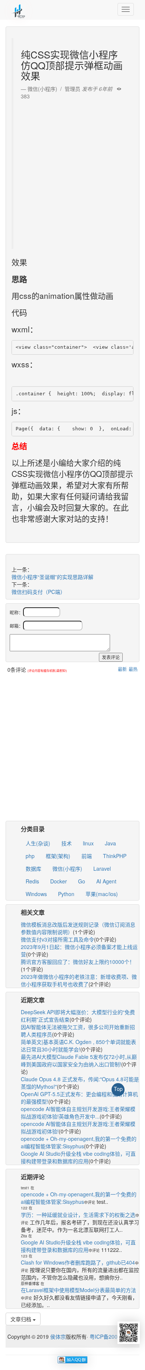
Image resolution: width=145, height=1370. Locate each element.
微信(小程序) (67, 868)
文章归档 (21, 1319)
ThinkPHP (114, 856)
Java (110, 843)
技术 (66, 843)
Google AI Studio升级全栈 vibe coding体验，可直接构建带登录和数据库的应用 (78, 1157)
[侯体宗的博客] (19, 9)
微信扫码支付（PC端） (38, 591)
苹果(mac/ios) (102, 894)
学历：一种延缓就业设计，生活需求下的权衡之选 (78, 1214)
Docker (58, 881)
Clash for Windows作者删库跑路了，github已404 (78, 1262)
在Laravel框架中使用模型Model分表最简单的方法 (78, 1290)
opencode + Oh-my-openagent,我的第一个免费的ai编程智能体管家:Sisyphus (78, 1142)
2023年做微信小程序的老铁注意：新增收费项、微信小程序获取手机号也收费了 (79, 980)
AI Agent (106, 881)
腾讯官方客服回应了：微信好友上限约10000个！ (78, 961)
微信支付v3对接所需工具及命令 (57, 939)
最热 (133, 669)
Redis (32, 881)
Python (66, 894)
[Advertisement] (72, 172)
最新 (122, 669)
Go (81, 881)
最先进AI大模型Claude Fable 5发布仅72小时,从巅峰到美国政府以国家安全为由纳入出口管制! (79, 1060)
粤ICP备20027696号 (114, 1336)
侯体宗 (57, 1336)
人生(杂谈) (38, 843)
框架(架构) (58, 856)
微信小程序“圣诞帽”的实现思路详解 (52, 576)
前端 (86, 856)
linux (88, 843)
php (30, 856)
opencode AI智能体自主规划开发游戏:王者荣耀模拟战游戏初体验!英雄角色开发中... (78, 1112)
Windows (36, 894)
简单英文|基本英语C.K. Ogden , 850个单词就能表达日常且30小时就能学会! (78, 1045)
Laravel (102, 868)
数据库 (33, 868)
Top (118, 1088)
